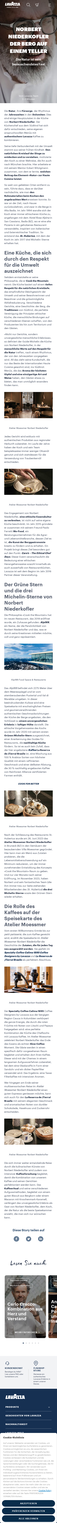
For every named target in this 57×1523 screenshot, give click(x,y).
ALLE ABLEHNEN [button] (28, 1519)
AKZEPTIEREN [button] (28, 1503)
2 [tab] (26, 1343)
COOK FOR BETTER (28, 784)
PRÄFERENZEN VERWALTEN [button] (28, 1511)
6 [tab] (38, 1343)
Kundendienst (14, 1368)
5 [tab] (35, 1343)
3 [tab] (29, 1343)
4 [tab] (32, 1343)
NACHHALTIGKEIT (16, 1424)
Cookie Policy (45, 1490)
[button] (28, 4)
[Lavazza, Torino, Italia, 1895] (12, 5)
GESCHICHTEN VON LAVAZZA (23, 1416)
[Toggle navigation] (49, 5)
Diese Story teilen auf (29, 1230)
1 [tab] (23, 1343)
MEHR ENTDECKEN (26, 1332)
